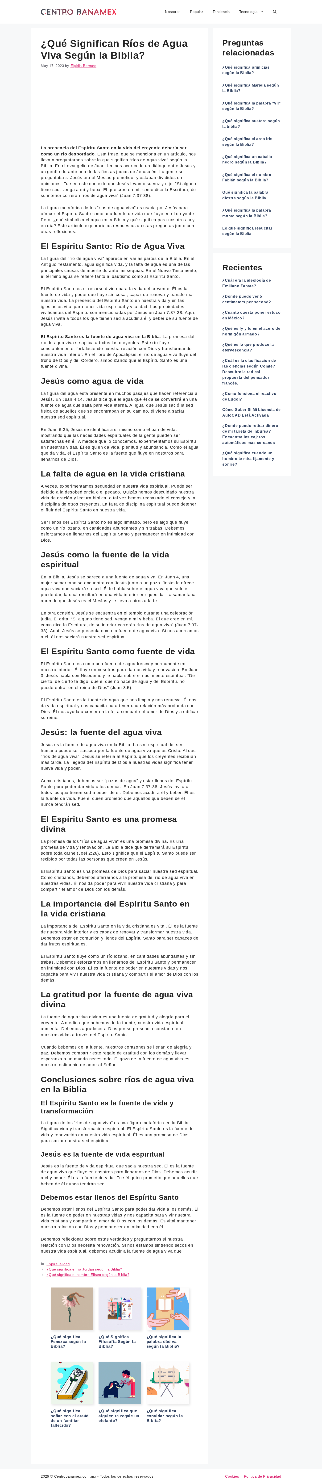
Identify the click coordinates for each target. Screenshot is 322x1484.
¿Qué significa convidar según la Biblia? (165, 1416)
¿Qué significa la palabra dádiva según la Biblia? (164, 1342)
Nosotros (173, 12)
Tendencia (221, 12)
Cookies (232, 1476)
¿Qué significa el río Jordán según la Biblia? (84, 1269)
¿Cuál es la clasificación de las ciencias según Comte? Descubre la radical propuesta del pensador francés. (249, 372)
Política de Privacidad (262, 1476)
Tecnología (248, 12)
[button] (274, 12)
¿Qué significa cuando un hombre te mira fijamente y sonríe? (248, 458)
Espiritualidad (58, 1264)
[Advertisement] (120, 110)
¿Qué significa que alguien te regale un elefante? (119, 1416)
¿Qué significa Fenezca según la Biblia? (68, 1342)
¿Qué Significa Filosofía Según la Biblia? (117, 1342)
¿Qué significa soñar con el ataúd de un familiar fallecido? (70, 1418)
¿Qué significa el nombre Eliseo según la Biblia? (87, 1275)
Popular (196, 12)
